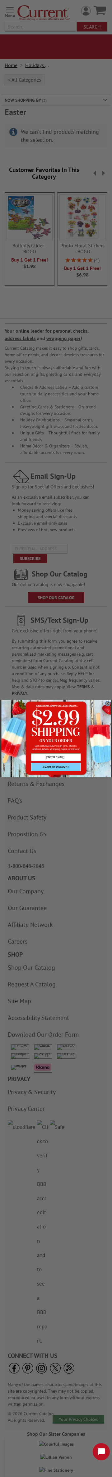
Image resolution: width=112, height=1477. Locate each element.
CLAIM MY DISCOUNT (56, 766)
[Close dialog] (107, 703)
